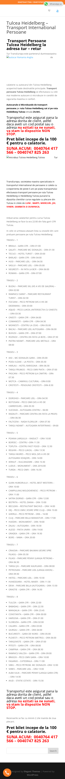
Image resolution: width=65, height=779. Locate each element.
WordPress (32, 774)
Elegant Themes (32, 771)
